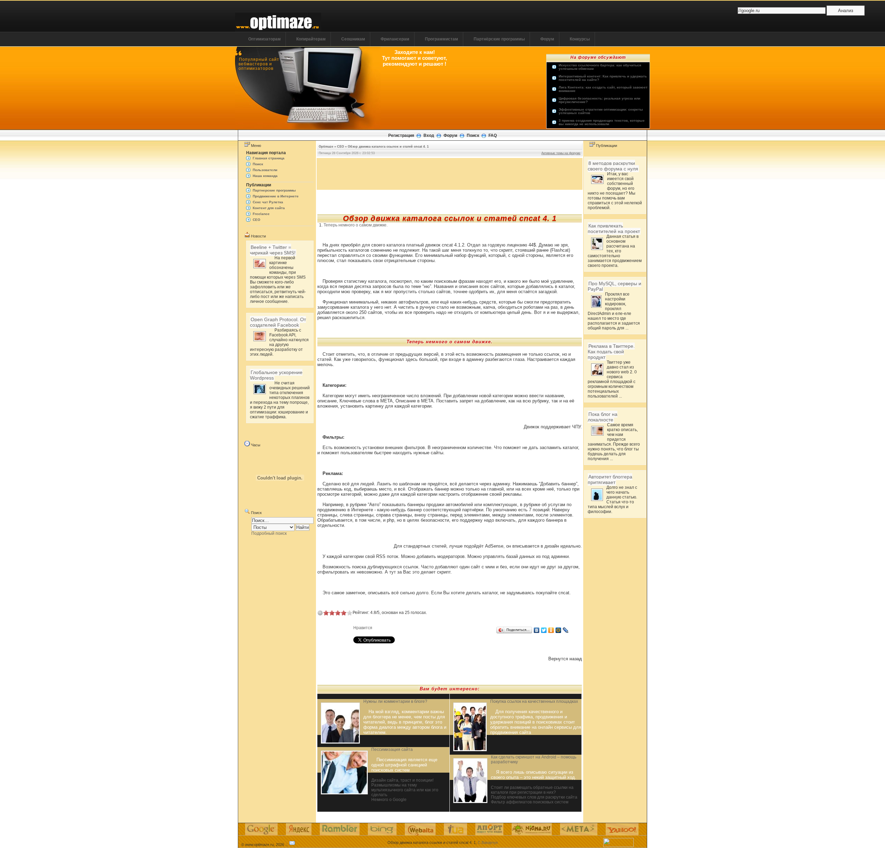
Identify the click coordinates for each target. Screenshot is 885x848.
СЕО (256, 220)
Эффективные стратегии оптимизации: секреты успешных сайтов (601, 111)
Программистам (441, 39)
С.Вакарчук (488, 842)
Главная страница (269, 158)
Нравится (362, 627)
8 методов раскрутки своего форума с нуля (613, 165)
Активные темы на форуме (560, 153)
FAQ (492, 135)
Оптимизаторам (264, 39)
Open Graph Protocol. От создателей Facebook (278, 322)
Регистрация (401, 135)
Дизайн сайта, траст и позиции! (402, 780)
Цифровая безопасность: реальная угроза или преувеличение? (599, 100)
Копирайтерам (311, 39)
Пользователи (265, 170)
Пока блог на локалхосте (602, 416)
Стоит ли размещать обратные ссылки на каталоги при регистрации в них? (532, 790)
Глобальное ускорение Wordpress (276, 375)
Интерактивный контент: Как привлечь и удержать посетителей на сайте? (603, 78)
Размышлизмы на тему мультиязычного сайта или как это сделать (404, 790)
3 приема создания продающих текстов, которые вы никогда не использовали (602, 122)
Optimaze (326, 146)
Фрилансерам (395, 39)
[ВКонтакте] (536, 630)
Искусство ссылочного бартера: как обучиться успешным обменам (600, 67)
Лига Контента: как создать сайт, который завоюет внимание (603, 89)
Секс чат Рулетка (268, 202)
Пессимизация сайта (392, 749)
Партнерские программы (274, 190)
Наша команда (265, 176)
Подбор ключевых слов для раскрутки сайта (534, 797)
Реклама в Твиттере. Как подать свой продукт (611, 351)
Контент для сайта (269, 208)
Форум (547, 39)
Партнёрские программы (499, 39)
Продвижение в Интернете (276, 196)
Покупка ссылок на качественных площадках (534, 701)
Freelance (261, 214)
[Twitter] (544, 630)
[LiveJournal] (565, 630)
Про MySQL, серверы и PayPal (614, 286)
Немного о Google (389, 799)
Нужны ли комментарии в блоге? (395, 701)
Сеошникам (353, 39)
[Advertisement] (450, 173)
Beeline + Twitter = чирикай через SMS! (273, 249)
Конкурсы (580, 39)
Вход (428, 135)
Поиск (473, 135)
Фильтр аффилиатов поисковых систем (529, 802)
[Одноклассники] (551, 630)
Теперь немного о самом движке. (356, 225)
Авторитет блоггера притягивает (610, 479)
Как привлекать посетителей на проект (614, 228)
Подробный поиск (269, 533)
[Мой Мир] (558, 630)
